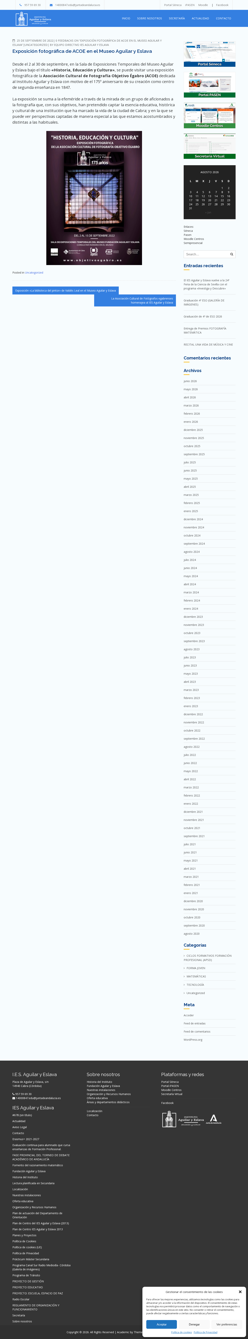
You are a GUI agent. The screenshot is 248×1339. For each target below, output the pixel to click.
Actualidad (200, 18)
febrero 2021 (192, 885)
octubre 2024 (192, 535)
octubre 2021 (192, 828)
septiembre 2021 (194, 836)
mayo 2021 (191, 860)
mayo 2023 (191, 673)
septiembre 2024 (194, 543)
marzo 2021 (191, 877)
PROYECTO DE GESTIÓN (28, 1281)
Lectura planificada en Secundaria (33, 1183)
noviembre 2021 (194, 820)
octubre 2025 (192, 446)
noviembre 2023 (194, 625)
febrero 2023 (192, 698)
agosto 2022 (192, 747)
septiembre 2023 (194, 641)
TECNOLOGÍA (195, 984)
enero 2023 (191, 706)
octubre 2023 (192, 633)
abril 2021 (190, 868)
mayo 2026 (191, 389)
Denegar (194, 1324)
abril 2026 (190, 397)
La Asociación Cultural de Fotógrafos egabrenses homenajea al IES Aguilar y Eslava (142, 300)
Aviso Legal (19, 1127)
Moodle (203, 5)
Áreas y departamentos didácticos (108, 1102)
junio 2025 (190, 470)
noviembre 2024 (194, 527)
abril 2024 (190, 584)
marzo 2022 (191, 787)
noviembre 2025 (194, 438)
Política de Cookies (24, 1241)
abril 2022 (190, 779)
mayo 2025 (191, 478)
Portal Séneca (173, 5)
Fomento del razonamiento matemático (37, 1165)
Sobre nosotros (149, 18)
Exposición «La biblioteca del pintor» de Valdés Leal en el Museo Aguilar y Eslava (65, 290)
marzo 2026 (191, 405)
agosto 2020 (192, 933)
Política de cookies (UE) (27, 1247)
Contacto (223, 18)
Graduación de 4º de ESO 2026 (203, 316)
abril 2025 (190, 487)
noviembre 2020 (194, 909)
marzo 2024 (191, 592)
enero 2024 (191, 608)
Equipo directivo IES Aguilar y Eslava (81, 45)
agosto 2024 (192, 552)
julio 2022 (190, 755)
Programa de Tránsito (26, 1275)
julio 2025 (190, 462)
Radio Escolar (20, 1299)
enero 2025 (191, 511)
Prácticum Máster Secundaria (30, 1259)
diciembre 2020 (193, 901)
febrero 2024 (192, 600)
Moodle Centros (171, 1090)
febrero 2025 (192, 503)
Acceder (189, 1015)
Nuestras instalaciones (26, 1195)
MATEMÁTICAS (196, 976)
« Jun (208, 212)
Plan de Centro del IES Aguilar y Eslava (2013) (40, 1223)
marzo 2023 (191, 690)
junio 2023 (190, 665)
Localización (20, 1189)
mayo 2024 (191, 576)
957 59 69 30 (32, 5)
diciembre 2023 (193, 617)
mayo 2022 (191, 771)
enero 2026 (191, 422)
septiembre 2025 (194, 454)
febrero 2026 (192, 413)
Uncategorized (36, 45)
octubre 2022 (192, 730)
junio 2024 (190, 568)
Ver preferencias (226, 1324)
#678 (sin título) (22, 1115)
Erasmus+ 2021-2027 (25, 1139)
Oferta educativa (22, 1201)
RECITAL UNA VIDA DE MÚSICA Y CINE (208, 344)
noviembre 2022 (194, 722)
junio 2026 (190, 381)
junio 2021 (190, 852)
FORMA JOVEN (196, 968)
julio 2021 (190, 844)
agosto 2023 (192, 649)
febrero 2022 (192, 795)
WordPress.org (193, 1039)
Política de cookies (181, 1332)
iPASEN (190, 5)
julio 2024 (190, 560)
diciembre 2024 (193, 519)
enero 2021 (191, 893)
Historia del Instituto (25, 1177)
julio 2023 (190, 657)
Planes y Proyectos (24, 1235)
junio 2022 (190, 763)
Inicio (126, 18)
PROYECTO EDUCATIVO (27, 1287)
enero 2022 (191, 803)
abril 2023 (190, 682)
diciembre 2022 (193, 714)
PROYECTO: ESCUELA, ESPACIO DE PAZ (37, 1293)
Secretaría (177, 18)
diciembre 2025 (193, 430)
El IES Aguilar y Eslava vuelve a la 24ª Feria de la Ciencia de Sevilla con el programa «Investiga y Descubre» (206, 284)
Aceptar (162, 1324)
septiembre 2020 (194, 925)
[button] (240, 1292)
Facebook (222, 5)
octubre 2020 (192, 917)
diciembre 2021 (193, 812)
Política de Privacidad (205, 1332)
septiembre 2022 (194, 738)
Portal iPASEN (170, 1086)
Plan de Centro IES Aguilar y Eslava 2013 (37, 1229)
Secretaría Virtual (171, 1094)
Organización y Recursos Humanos (34, 1207)
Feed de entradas (195, 1023)
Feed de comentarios (197, 1031)
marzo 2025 (191, 495)
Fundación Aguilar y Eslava (29, 1171)
